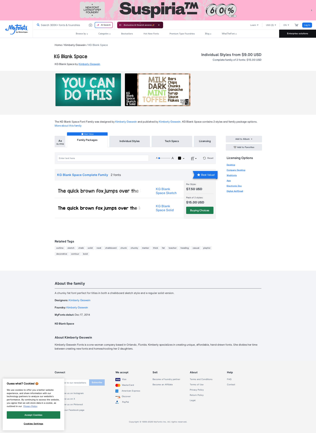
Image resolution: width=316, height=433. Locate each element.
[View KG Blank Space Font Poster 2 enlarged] (157, 89)
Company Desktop (236, 170)
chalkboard (111, 248)
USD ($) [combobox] (270, 25)
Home (58, 45)
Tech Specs (172, 141)
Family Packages (87, 140)
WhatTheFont (228, 33)
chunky (134, 248)
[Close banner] (159, 25)
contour (75, 254)
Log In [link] (307, 25)
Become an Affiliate (163, 384)
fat (163, 248)
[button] (312, 10)
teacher (173, 248)
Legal (193, 400)
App (229, 180)
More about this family (68, 126)
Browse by (81, 33)
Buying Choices (199, 210)
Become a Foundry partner (166, 379)
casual (196, 248)
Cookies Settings (33, 423)
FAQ (229, 379)
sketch (70, 248)
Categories (103, 33)
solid (90, 248)
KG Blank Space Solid (165, 208)
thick (155, 248)
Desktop (231, 164)
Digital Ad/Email (235, 191)
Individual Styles (129, 141)
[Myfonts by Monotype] (16, 29)
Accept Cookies (33, 415)
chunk (123, 248)
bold (85, 254)
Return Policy (197, 395)
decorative (61, 254)
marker (145, 248)
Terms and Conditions (201, 379)
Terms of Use (197, 384)
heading (185, 248)
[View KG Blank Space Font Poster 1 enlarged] (88, 89)
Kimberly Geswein (75, 45)
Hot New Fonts (151, 33)
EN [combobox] (285, 25)
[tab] (60, 141)
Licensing (205, 141)
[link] (37, 25)
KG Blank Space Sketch (166, 191)
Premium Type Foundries (182, 33)
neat (99, 248)
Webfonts (232, 175)
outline (60, 248)
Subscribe (97, 382)
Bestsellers (127, 33)
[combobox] (74, 25)
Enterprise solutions (297, 33)
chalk (81, 248)
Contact (231, 384)
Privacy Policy (197, 390)
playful (206, 248)
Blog (207, 33)
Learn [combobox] (253, 25)
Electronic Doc (234, 185)
